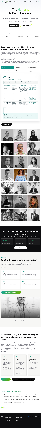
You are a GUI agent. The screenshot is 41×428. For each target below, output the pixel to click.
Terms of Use (18, 420)
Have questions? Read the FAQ (20, 320)
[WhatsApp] (30, 416)
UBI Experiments (26, 1)
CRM (3, 67)
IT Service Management (33, 67)
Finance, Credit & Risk (6, 70)
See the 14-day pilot (20, 247)
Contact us (5, 379)
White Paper (7, 420)
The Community (15, 1)
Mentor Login (18, 417)
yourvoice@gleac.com (36, 416)
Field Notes (32, 1)
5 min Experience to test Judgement (10, 292)
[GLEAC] (2, 416)
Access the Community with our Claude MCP (22, 379)
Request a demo (6, 124)
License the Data (14, 25)
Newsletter (7, 418)
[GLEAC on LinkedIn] (28, 416)
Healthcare (17, 70)
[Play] (16, 139)
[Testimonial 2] (3, 407)
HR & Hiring (17, 67)
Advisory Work (21, 1)
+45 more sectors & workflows (32, 71)
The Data (10, 1)
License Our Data (19, 418)
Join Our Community (26, 25)
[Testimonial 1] (2, 407)
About (36, 1)
